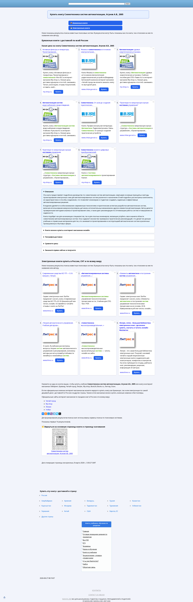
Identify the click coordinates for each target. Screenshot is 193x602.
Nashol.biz (66, 599)
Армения (67, 501)
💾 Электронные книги (80, 28)
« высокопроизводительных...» (92, 324)
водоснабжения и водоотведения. (56, 104)
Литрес (48, 407)
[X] (60, 414)
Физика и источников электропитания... (95, 50)
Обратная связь (89, 567)
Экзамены (87, 546)
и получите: (60, 250)
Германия (45, 511)
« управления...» (95, 274)
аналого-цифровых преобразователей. (95, 151)
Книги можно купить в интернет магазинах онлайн (67, 230)
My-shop (49, 404)
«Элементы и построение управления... (134, 274)
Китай (66, 511)
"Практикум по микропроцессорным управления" (133, 104)
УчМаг (48, 410)
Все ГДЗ (86, 540)
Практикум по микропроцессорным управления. (57, 151)
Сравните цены (51, 243)
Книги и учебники (90, 552)
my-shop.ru (47, 92)
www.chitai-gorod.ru (89, 89)
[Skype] (57, 414)
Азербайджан (47, 501)
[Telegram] (54, 414)
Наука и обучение (90, 549)
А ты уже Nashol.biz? (91, 561)
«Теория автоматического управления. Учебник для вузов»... (58, 324)
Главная (86, 531)
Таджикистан (92, 506)
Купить (58, 92)
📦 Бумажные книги (79, 23)
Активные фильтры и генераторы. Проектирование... (56, 50)
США (89, 511)
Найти (85, 564)
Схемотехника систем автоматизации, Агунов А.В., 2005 (60, 452)
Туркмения (114, 506)
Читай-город (51, 401)
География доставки (53, 237)
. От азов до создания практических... (95, 104)
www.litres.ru (48, 311)
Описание (49, 191)
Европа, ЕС (114, 511)
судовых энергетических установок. (130, 50)
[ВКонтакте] (43, 414)
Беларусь (90, 501)
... (76, 48)
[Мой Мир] (48, 414)
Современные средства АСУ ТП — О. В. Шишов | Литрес (58, 274)
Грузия (112, 501)
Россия (44, 495)
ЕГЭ (84, 543)
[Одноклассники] (46, 414)
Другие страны (47, 517)
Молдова (67, 506)
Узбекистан (136, 506)
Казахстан (136, 501)
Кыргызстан (46, 506)
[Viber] (51, 414)
